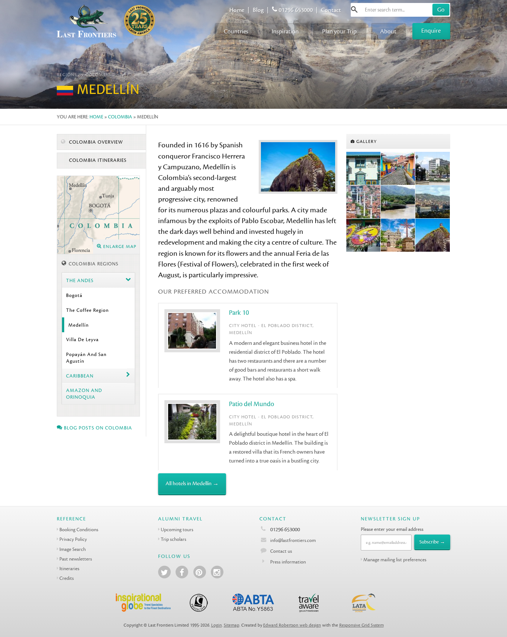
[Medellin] (432, 168)
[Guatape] (363, 168)
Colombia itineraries (97, 160)
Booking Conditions (78, 529)
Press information (288, 562)
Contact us (281, 551)
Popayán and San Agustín (86, 357)
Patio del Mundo (251, 404)
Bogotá (74, 295)
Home (236, 10)
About (388, 31)
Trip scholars (173, 539)
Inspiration (285, 31)
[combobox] (400, 10)
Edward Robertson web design (292, 625)
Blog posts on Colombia (97, 428)
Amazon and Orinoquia (84, 393)
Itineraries (69, 568)
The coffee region (87, 310)
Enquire (431, 31)
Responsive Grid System (361, 625)
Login (216, 625)
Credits (66, 578)
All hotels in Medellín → (192, 483)
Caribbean (80, 376)
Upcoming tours (177, 529)
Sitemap (231, 625)
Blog (258, 10)
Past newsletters (75, 559)
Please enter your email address (392, 529)
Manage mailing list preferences (394, 559)
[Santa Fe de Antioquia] (398, 202)
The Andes (80, 280)
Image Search (72, 549)
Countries (236, 31)
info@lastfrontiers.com (292, 540)
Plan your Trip (339, 31)
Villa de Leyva (82, 339)
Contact (331, 10)
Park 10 (239, 312)
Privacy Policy (73, 539)
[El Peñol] (432, 235)
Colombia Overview (95, 142)
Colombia (120, 117)
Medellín (78, 325)
